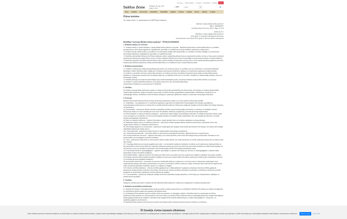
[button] (221, 7)
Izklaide (189, 12)
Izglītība (173, 12)
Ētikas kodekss (189, 3)
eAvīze (221, 3)
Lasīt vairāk (316, 214)
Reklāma (215, 3)
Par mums (180, 3)
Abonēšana (207, 3)
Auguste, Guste (153, 8)
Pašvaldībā (163, 12)
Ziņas (126, 12)
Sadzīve (204, 12)
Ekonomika (143, 12)
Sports (197, 12)
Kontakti (198, 3)
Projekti (212, 12)
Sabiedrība (153, 12)
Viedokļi (134, 12)
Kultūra (181, 12)
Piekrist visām (305, 214)
